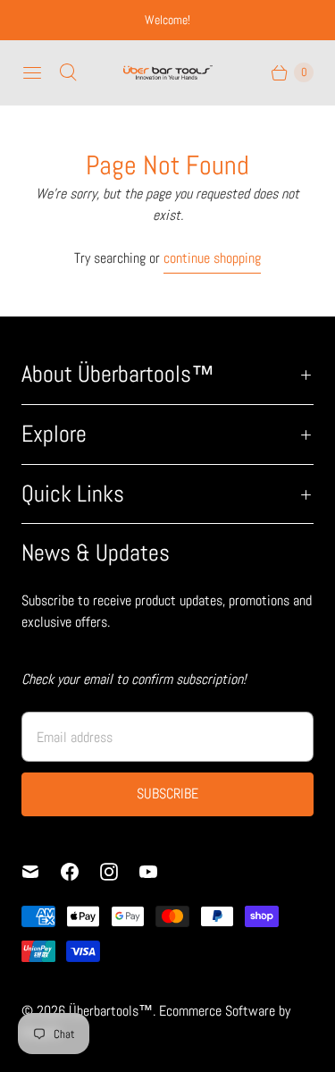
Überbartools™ (111, 1010)
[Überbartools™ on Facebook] (80, 871)
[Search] (68, 72)
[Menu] (32, 72)
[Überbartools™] (168, 72)
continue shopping (212, 258)
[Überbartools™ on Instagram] (119, 871)
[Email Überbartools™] (41, 871)
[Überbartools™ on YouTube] (159, 871)
